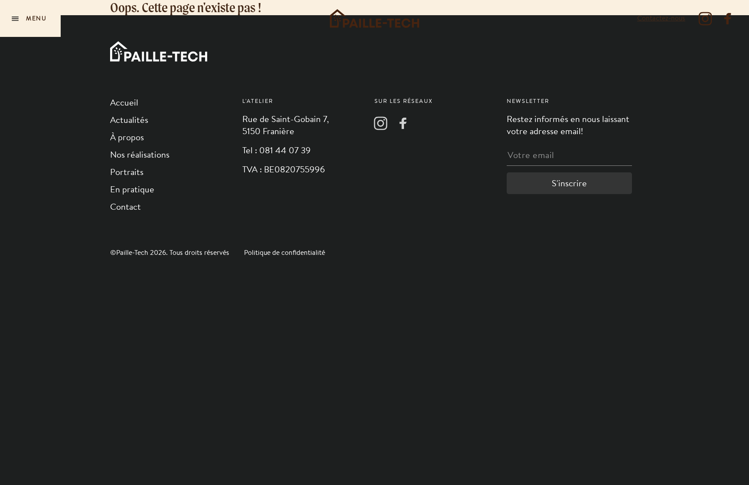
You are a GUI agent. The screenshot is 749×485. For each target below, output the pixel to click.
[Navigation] (30, 18)
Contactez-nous (661, 18)
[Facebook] (727, 18)
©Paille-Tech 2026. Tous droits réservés (170, 252)
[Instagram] (705, 18)
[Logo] (374, 18)
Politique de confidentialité (284, 252)
